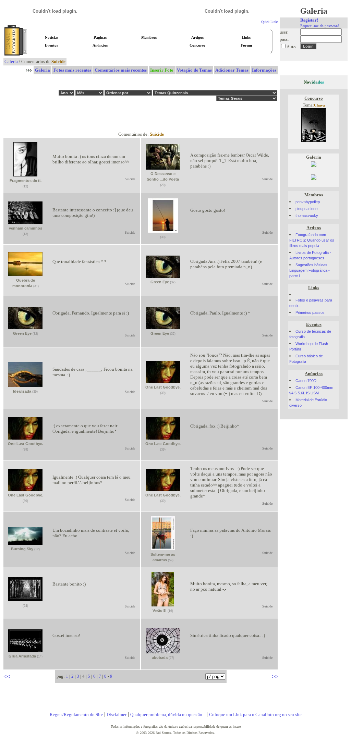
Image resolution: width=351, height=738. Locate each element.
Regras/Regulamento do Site (76, 714)
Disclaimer (116, 714)
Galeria (11, 61)
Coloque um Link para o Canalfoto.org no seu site (255, 714)
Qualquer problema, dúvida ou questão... (167, 714)
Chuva (319, 105)
